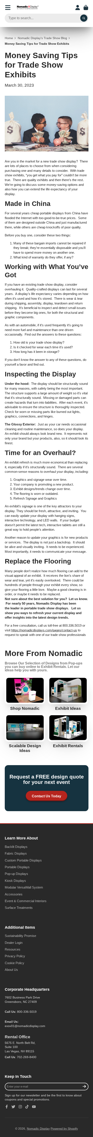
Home (9, 38)
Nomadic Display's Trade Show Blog (42, 38)
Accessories (13, 894)
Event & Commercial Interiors (25, 901)
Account (77, 7)
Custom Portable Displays (23, 860)
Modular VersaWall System (24, 887)
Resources (12, 949)
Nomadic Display (38, 1128)
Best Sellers (25, 693)
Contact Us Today (46, 796)
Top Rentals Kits (68, 731)
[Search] (84, 18)
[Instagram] (20, 1107)
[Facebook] (7, 1107)
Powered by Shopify (64, 1128)
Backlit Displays (16, 847)
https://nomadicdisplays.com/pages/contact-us (44, 630)
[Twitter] (13, 1107)
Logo (27, 8)
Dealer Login (13, 942)
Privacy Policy (15, 956)
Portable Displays (17, 867)
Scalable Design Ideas (25, 733)
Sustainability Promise (20, 936)
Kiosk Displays (15, 880)
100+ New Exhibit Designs (68, 693)
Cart (85, 7)
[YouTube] (34, 1107)
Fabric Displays (16, 853)
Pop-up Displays (16, 874)
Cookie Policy (14, 963)
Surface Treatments (19, 907)
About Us (11, 969)
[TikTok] (27, 1107)
